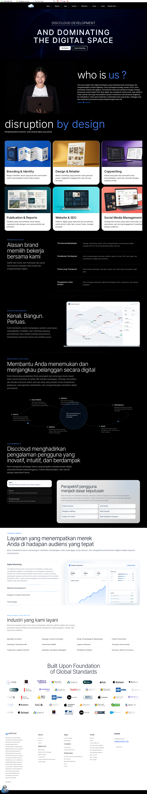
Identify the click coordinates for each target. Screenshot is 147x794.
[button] (26, 163)
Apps (65, 6)
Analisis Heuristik (67, 506)
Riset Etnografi (104, 511)
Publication (84, 6)
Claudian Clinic (112, 6)
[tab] (29, 483)
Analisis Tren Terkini (68, 516)
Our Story (7, 784)
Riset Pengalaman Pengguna (109, 516)
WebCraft (42, 749)
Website (57, 6)
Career (94, 6)
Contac (103, 6)
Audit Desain (104, 506)
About (48, 6)
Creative (74, 6)
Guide (92, 737)
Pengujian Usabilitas (68, 511)
